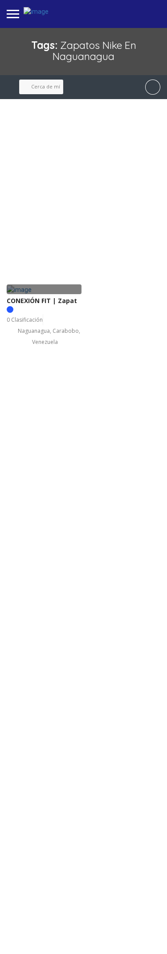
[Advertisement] (83, 192)
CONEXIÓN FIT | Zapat (42, 300)
